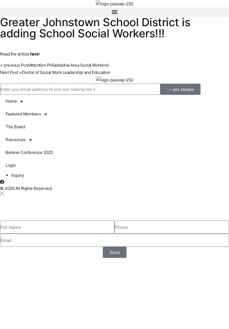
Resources (16, 139)
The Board (15, 126)
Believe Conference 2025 (29, 152)
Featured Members (23, 114)
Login (11, 165)
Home (11, 101)
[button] (114, 12)
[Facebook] (2, 182)
